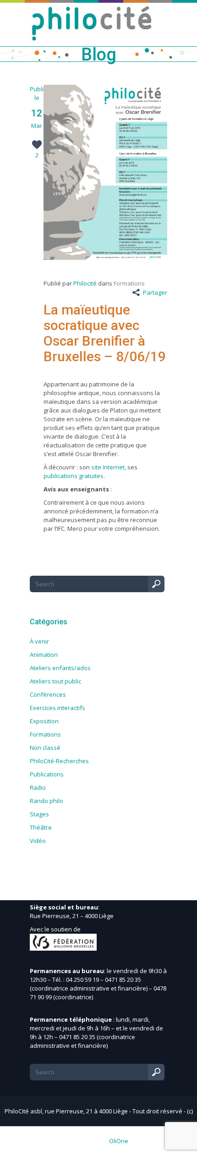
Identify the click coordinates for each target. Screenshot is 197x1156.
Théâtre (41, 827)
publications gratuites (74, 476)
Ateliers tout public (55, 681)
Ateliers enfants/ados (60, 668)
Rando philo (46, 801)
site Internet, (108, 467)
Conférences (48, 694)
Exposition (44, 721)
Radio (38, 787)
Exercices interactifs (57, 708)
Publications (47, 774)
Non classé (45, 747)
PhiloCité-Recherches (59, 761)
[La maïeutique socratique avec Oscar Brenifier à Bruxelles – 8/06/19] (105, 257)
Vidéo (38, 841)
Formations (129, 283)
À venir (39, 641)
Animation (44, 654)
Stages (39, 814)
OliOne (118, 1141)
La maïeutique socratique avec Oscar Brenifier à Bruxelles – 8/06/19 (105, 333)
